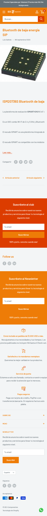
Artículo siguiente (34, 178)
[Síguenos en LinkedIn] (14, 263)
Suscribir (11, 460)
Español (7, 472)
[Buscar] (41, 19)
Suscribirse (23, 234)
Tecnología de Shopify (11, 510)
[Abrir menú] (4, 12)
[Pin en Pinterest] (21, 162)
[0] (42, 11)
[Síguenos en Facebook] (4, 263)
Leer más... (7, 152)
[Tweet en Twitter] (26, 162)
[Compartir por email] (31, 162)
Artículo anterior (12, 178)
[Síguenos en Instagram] (9, 263)
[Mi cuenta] (37, 11)
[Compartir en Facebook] (16, 162)
